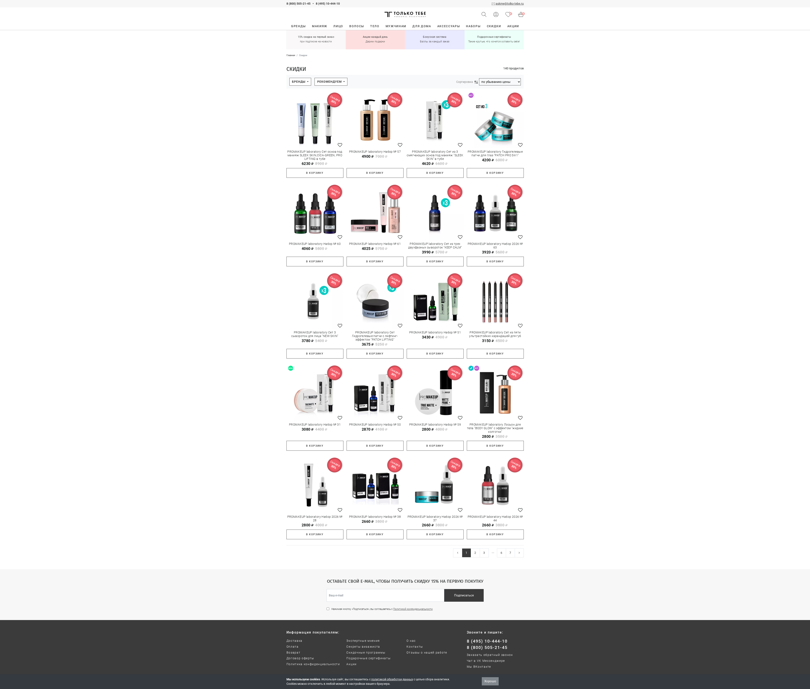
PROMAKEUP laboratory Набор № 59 (435, 424)
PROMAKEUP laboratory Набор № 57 (375, 151)
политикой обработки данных (392, 679)
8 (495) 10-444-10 (328, 3)
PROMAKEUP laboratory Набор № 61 (375, 243)
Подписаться (464, 595)
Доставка (294, 640)
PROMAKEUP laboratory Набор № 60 (315, 243)
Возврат (293, 652)
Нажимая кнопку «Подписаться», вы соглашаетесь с (382, 609)
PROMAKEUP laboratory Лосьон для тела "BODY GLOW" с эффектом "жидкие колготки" (495, 428)
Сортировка (464, 82)
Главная (290, 55)
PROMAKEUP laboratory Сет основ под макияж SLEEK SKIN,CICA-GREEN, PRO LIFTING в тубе (314, 155)
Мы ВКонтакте (479, 666)
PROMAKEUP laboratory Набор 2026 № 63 (495, 245)
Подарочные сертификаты (368, 658)
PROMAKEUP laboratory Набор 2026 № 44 (495, 518)
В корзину (315, 172)
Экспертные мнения (363, 640)
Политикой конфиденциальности (413, 609)
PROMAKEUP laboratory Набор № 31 (315, 424)
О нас (411, 640)
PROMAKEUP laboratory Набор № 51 (435, 332)
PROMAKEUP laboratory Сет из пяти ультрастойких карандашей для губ (495, 334)
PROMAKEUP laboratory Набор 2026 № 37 (435, 518)
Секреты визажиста (363, 646)
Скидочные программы (365, 652)
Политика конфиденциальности (313, 664)
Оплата (292, 646)
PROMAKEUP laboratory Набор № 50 (375, 424)
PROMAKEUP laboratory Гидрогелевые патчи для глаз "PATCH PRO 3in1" (495, 153)
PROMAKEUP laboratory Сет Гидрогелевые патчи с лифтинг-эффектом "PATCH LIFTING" (375, 336)
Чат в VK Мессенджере (486, 660)
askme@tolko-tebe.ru (510, 3)
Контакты (414, 646)
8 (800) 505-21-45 (298, 3)
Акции (351, 664)
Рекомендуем (330, 81)
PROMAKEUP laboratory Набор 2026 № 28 (315, 518)
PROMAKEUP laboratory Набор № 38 (375, 516)
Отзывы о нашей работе (426, 652)
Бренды (299, 81)
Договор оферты (300, 658)
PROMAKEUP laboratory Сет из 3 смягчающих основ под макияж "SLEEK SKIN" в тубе (435, 155)
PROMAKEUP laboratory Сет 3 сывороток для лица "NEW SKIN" (314, 334)
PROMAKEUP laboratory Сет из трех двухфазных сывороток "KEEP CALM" (435, 245)
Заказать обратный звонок (490, 655)
